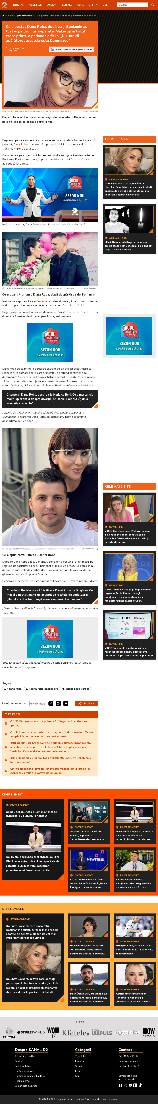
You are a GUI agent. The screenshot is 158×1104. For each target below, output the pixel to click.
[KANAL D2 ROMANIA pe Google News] (37, 703)
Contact (19, 1061)
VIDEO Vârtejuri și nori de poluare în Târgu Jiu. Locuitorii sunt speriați (50, 723)
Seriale (67, 5)
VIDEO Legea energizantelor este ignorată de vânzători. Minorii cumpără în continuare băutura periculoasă (51, 734)
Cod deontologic (24, 1066)
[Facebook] (120, 1085)
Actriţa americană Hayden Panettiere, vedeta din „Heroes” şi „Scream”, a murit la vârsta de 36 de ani (50, 771)
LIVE (105, 5)
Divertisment (12, 794)
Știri (77, 1076)
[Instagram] (125, 1085)
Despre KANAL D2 (31, 1049)
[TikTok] (140, 1085)
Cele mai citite (118, 486)
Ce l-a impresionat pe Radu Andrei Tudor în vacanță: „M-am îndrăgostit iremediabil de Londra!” (88, 885)
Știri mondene (13, 909)
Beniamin (42, 301)
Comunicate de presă (26, 1086)
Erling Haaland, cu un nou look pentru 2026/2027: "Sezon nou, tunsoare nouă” (50, 760)
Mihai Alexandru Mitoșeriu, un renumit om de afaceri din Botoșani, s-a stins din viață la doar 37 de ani (128, 245)
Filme (80, 5)
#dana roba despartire (43, 689)
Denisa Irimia (18, 48)
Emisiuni (52, 5)
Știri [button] (92, 5)
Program (18, 5)
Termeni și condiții (24, 1056)
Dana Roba (20, 144)
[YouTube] (130, 1085)
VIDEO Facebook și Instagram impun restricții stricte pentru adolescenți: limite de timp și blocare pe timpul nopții (129, 651)
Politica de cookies (25, 1071)
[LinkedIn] (135, 1085)
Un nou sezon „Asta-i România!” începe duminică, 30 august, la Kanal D (31, 814)
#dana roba (14, 689)
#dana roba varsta (77, 689)
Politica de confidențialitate (30, 1076)
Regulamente (22, 1081)
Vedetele (35, 5)
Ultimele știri (117, 139)
